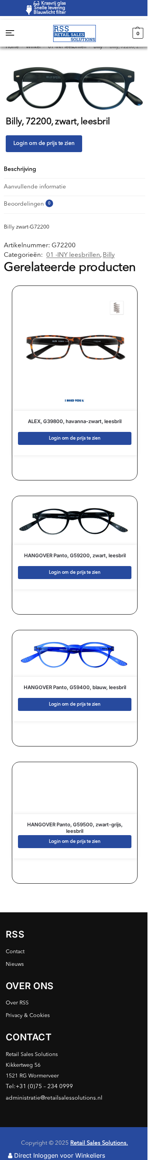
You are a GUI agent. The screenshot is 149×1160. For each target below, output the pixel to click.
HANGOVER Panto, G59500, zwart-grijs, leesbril (75, 827)
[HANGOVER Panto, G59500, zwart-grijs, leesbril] (75, 788)
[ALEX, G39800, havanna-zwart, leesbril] (75, 348)
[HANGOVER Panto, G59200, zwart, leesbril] (75, 520)
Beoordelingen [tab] (27, 204)
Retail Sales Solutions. (99, 1143)
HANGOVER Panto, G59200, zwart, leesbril (75, 555)
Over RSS (17, 1003)
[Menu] (17, 33)
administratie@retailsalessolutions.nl (54, 1098)
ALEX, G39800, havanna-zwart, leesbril (74, 421)
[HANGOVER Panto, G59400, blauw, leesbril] (75, 653)
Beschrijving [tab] (20, 169)
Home (12, 47)
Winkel (33, 47)
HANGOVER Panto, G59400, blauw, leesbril (75, 687)
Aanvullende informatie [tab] (35, 187)
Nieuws (15, 964)
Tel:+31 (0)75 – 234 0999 (39, 1087)
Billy (98, 47)
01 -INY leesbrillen (67, 47)
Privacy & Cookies (28, 1015)
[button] (137, 33)
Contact (15, 951)
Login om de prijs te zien (43, 143)
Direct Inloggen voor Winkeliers (59, 1155)
